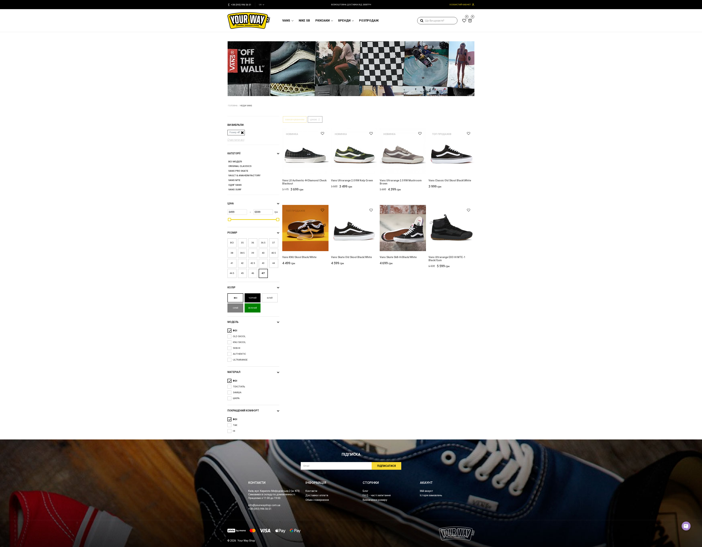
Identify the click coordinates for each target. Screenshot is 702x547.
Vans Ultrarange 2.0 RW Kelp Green (352, 180)
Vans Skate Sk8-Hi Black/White (398, 257)
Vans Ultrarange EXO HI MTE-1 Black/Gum (447, 259)
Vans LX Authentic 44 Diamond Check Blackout (304, 182)
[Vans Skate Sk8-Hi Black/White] (403, 228)
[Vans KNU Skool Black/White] (305, 228)
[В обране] (321, 133)
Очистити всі (235, 140)
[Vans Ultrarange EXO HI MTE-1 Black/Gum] (452, 228)
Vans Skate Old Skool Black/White (351, 257)
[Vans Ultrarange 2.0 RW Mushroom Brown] (403, 151)
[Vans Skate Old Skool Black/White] (354, 228)
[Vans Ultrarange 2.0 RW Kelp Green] (354, 151)
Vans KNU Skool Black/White (299, 257)
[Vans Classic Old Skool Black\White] (452, 151)
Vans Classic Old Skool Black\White (450, 180)
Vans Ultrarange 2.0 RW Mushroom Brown (401, 182)
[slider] (229, 219)
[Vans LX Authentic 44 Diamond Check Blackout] (305, 151)
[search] (421, 21)
